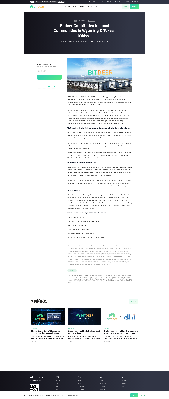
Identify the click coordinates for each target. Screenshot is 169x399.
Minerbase (81, 386)
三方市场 (102, 389)
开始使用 (134, 6)
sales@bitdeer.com (86, 229)
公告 (57, 389)
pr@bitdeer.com (82, 225)
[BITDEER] (37, 6)
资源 (96, 6)
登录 (125, 6)
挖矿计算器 (103, 383)
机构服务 (102, 386)
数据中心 (89, 6)
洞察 (57, 386)
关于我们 (58, 380)
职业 (57, 383)
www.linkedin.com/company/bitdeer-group (86, 221)
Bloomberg (91, 21)
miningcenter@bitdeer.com (95, 237)
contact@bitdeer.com (88, 233)
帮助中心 (124, 380)
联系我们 (124, 383)
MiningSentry (81, 389)
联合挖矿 (80, 383)
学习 (123, 386)
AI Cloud (81, 6)
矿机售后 (102, 380)
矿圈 (74, 6)
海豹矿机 (68, 6)
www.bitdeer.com (78, 217)
